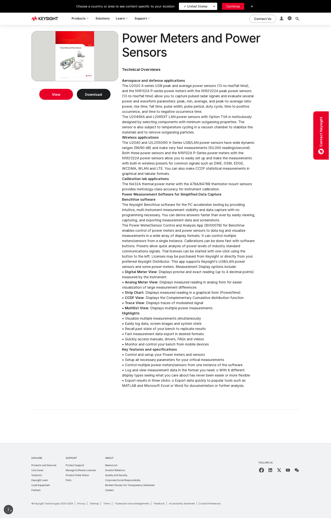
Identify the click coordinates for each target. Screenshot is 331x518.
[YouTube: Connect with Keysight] (288, 470)
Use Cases (37, 470)
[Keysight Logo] (46, 19)
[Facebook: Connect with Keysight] (261, 470)
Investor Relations (115, 470)
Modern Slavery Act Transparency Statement (130, 485)
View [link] (56, 94)
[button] (282, 19)
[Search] (297, 18)
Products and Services (44, 465)
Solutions (103, 18)
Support (71, 458)
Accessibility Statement (182, 503)
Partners (36, 490)
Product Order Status (77, 475)
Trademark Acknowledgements (132, 503)
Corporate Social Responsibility (122, 480)
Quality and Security (116, 475)
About (109, 458)
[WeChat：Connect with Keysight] (297, 470)
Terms (106, 503)
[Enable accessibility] (8, 509)
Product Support (75, 465)
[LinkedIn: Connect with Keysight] (270, 470)
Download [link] (93, 94)
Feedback (159, 503)
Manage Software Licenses (81, 470)
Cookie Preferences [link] (210, 503)
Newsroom (111, 465)
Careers (109, 490)
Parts (68, 480)
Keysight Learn (39, 480)
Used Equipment (40, 485)
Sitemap (94, 503)
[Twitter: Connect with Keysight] (279, 470)
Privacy (81, 503)
